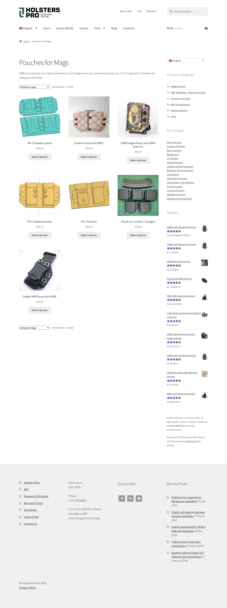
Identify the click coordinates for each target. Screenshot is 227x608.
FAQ (26, 489)
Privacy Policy (27, 587)
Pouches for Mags (180, 98)
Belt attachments (180, 104)
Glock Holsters (175, 162)
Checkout (151, 11)
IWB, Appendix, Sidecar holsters (188, 92)
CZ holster (172, 158)
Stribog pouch (175, 186)
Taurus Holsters (176, 190)
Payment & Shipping (36, 496)
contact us (191, 441)
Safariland (173, 174)
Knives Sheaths (179, 110)
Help (97, 28)
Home (26, 41)
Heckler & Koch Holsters (180, 166)
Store (46, 28)
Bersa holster (174, 150)
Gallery (84, 28)
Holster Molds (64, 28)
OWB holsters (178, 86)
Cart (139, 11)
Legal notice (31, 517)
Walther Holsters (176, 194)
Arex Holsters (174, 142)
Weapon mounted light (179, 198)
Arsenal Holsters (176, 146)
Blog (114, 28)
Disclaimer (30, 510)
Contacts (128, 28)
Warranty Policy (33, 503)
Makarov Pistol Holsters (180, 170)
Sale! (173, 116)
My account (126, 11)
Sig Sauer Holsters (177, 178)
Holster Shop (32, 482)
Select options (40, 156)
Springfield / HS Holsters (180, 182)
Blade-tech (173, 154)
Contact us (30, 523)
